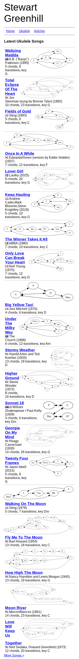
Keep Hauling (17, 194)
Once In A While (19, 153)
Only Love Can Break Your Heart (15, 257)
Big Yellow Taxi (19, 305)
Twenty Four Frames (16, 460)
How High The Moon (24, 572)
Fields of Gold (18, 111)
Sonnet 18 (14, 403)
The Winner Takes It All (26, 239)
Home (10, 31)
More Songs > (14, 655)
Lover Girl (14, 171)
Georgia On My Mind (12, 432)
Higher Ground (12, 375)
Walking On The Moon (25, 504)
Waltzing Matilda (13, 52)
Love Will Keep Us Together (13, 632)
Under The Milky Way (10, 325)
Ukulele (24, 31)
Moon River (15, 608)
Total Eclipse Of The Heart (12, 87)
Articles (39, 31)
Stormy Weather (20, 350)
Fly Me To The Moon (24, 537)
